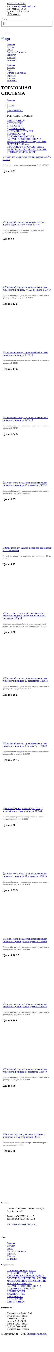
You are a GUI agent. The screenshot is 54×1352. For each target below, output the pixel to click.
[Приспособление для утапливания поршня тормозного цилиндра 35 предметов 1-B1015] (27, 1006)
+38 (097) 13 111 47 (16, 3)
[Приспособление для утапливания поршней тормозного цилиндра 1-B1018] (27, 355)
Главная (11, 44)
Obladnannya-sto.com (36, 1334)
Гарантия (11, 55)
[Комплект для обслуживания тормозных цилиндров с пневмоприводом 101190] (27, 1137)
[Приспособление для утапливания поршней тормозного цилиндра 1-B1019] (27, 420)
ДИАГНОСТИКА (16, 128)
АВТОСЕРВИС (15, 123)
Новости (11, 57)
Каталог (11, 47)
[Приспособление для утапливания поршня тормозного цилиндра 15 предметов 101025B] (27, 485)
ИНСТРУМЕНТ (15, 110)
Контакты (12, 60)
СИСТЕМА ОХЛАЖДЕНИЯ (21, 152)
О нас (10, 49)
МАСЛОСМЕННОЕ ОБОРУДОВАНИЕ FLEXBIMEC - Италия (26, 142)
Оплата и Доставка (16, 52)
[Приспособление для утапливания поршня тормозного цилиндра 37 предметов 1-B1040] (27, 1072)
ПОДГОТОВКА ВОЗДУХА (20, 136)
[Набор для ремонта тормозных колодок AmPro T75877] (27, 159)
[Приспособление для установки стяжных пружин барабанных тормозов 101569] (27, 224)
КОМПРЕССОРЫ (16, 133)
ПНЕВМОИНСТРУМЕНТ (20, 131)
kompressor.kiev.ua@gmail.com (21, 6)
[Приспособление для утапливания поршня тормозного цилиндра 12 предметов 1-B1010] (27, 876)
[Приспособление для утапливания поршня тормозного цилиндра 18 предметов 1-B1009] (27, 941)
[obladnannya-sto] (5, 39)
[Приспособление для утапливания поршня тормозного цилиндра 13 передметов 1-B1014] (27, 681)
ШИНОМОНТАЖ (16, 120)
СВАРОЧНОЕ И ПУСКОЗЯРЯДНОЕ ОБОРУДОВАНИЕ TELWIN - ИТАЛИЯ (27, 148)
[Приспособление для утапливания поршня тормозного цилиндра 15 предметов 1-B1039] (27, 746)
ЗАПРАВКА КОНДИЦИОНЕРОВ (24, 139)
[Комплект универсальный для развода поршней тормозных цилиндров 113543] (27, 811)
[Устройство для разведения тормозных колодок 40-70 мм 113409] (27, 550)
